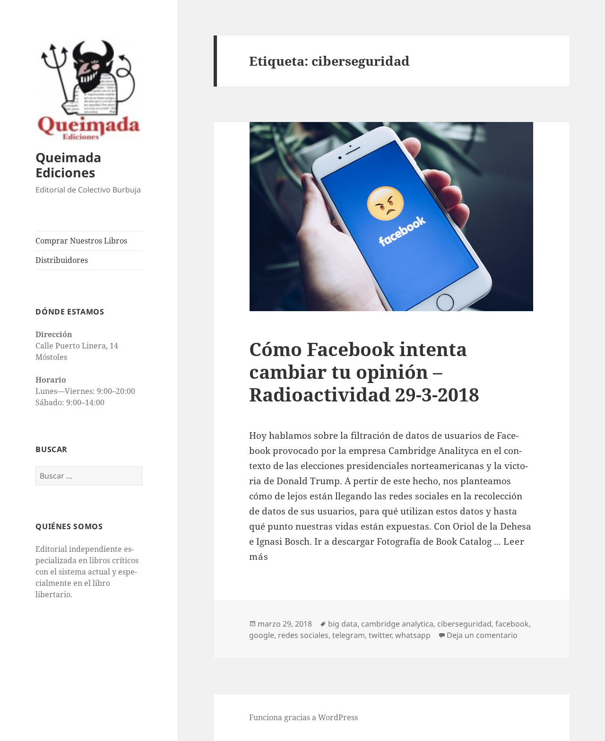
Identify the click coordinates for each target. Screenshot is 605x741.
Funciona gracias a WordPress (303, 717)
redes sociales (303, 635)
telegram (348, 635)
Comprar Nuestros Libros (81, 240)
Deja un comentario (482, 635)
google (261, 635)
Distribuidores (61, 260)
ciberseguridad (464, 624)
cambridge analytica (397, 624)
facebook (512, 624)
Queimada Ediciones (68, 164)
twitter (380, 635)
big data (342, 624)
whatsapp (413, 635)
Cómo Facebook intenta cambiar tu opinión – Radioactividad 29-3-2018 (364, 371)
